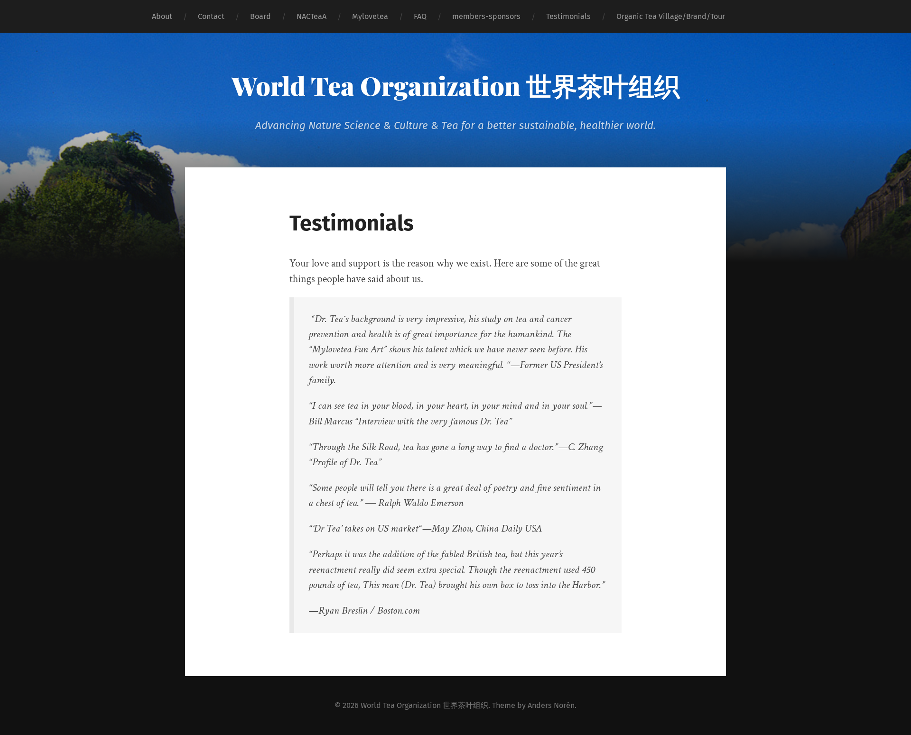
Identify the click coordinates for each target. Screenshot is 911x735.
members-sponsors (486, 16)
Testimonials (568, 16)
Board (260, 16)
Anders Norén (551, 705)
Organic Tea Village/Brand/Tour (670, 16)
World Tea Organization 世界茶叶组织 (456, 85)
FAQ (420, 16)
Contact (211, 16)
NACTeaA (311, 16)
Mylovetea (370, 16)
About (162, 16)
